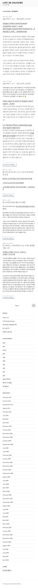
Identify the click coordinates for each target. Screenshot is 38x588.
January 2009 (7, 459)
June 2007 (6, 513)
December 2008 (7, 462)
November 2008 (8, 466)
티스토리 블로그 (7, 570)
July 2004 (5, 549)
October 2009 (7, 441)
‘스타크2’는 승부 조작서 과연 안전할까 (13, 183)
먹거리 (4, 350)
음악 (4, 372)
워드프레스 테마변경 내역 (10, 325)
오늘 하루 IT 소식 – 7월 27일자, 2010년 (16, 83)
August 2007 (6, 506)
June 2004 (6, 553)
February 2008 (7, 495)
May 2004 (5, 556)
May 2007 (5, 517)
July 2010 (5, 415)
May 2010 (5, 419)
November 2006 (8, 538)
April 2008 (6, 488)
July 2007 (5, 509)
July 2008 (5, 480)
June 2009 (6, 451)
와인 (4, 365)
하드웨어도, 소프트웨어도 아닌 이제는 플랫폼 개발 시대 (18, 246)
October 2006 (7, 542)
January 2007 (7, 531)
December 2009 (7, 433)
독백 (4, 343)
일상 (4, 375)
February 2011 (7, 412)
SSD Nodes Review (9, 321)
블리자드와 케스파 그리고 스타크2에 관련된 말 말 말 (17, 173)
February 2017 (7, 397)
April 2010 (6, 422)
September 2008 (8, 473)
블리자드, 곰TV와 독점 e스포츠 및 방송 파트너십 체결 (17, 178)
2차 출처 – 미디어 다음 (9, 254)
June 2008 (6, 484)
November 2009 (8, 437)
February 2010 (7, 426)
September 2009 (8, 444)
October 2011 (7, 401)
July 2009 (5, 448)
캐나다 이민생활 (7, 383)
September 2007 (8, 502)
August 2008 (6, 477)
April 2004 (6, 560)
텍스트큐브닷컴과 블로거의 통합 (13, 202)
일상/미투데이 (7, 379)
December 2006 (7, 535)
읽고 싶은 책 (6, 328)
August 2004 (6, 545)
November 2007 (8, 498)
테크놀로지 (6, 386)
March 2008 (6, 491)
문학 (4, 354)
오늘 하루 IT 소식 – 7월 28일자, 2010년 (16, 19)
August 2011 (6, 408)
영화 (4, 361)
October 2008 (7, 470)
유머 (4, 368)
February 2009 (7, 455)
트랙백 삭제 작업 (7, 332)
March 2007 (6, 524)
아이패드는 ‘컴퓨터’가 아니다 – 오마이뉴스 (14, 252)
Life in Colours (13, 2)
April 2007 (6, 520)
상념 (4, 357)
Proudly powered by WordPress (12, 584)
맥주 (4, 346)
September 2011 (8, 404)
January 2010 (7, 430)
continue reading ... (9, 164)
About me (6, 317)
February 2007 (7, 527)
